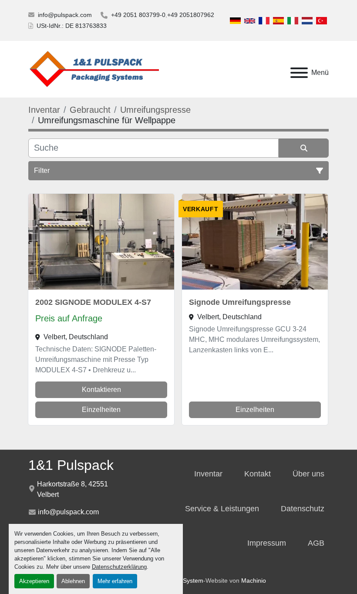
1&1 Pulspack (71, 465)
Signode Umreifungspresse (240, 302)
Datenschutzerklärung (119, 567)
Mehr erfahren (115, 581)
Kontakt (257, 473)
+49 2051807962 (190, 14)
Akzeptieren (34, 581)
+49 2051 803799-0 (138, 14)
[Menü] (299, 73)
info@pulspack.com (65, 14)
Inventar (208, 473)
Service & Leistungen (222, 508)
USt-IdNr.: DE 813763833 (72, 25)
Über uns (308, 473)
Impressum (266, 543)
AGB (316, 543)
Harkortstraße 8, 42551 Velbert (72, 489)
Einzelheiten (101, 409)
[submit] (304, 148)
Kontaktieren (101, 389)
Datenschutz (302, 508)
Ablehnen (73, 581)
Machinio (253, 580)
